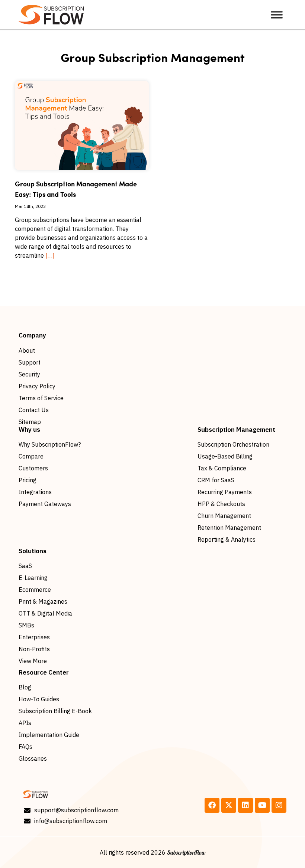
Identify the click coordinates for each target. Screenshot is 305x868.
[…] (50, 255)
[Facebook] (212, 805)
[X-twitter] (228, 805)
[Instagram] (279, 805)
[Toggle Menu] (277, 14)
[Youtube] (262, 805)
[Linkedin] (245, 805)
